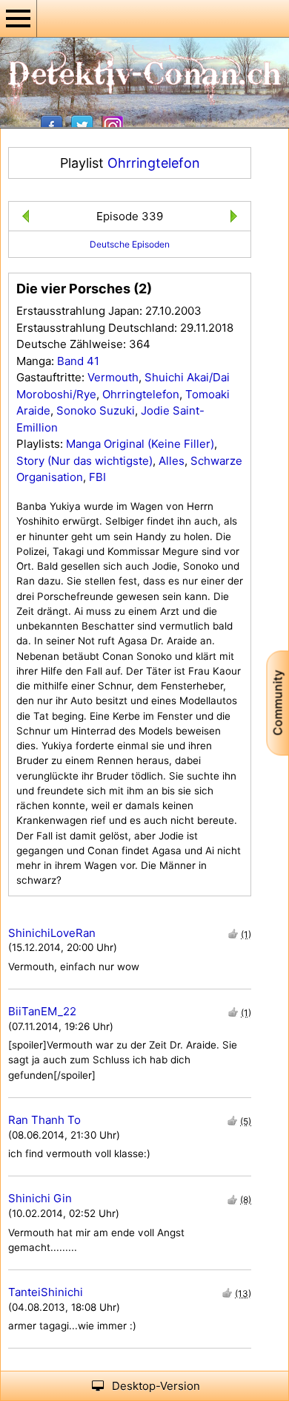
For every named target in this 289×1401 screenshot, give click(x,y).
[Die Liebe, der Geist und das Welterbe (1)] (236, 218)
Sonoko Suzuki (95, 410)
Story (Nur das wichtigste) (84, 461)
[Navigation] (18, 18)
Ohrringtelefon (153, 163)
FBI (97, 477)
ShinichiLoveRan (52, 933)
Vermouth (113, 377)
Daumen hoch (233, 933)
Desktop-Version (156, 1386)
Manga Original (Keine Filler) (140, 444)
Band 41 (78, 361)
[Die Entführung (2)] (22, 218)
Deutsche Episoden (130, 244)
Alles (172, 461)
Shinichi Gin (40, 1198)
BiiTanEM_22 (42, 1011)
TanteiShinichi (45, 1292)
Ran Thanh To (44, 1120)
